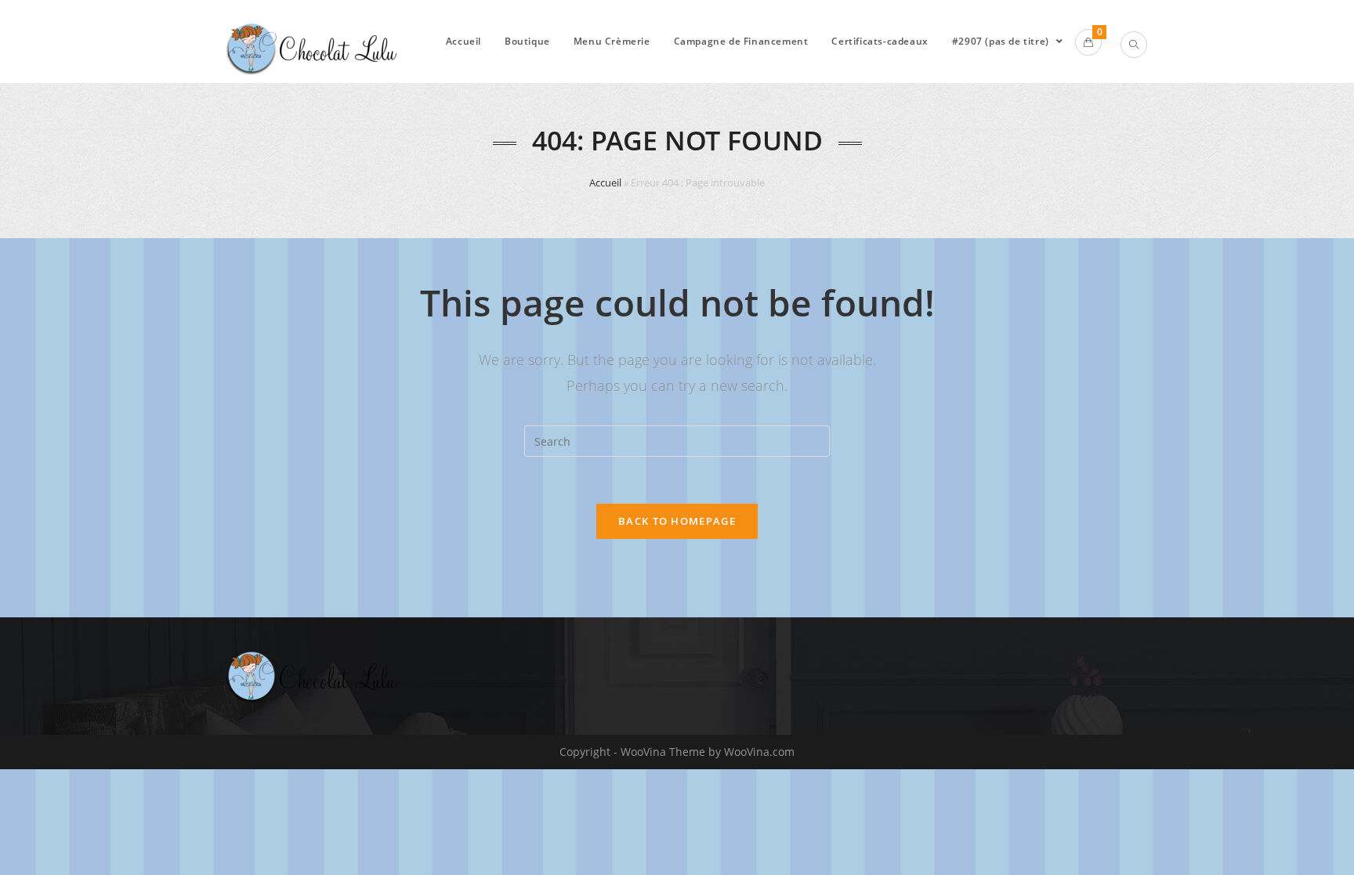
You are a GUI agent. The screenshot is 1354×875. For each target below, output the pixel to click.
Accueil (605, 182)
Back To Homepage (677, 521)
